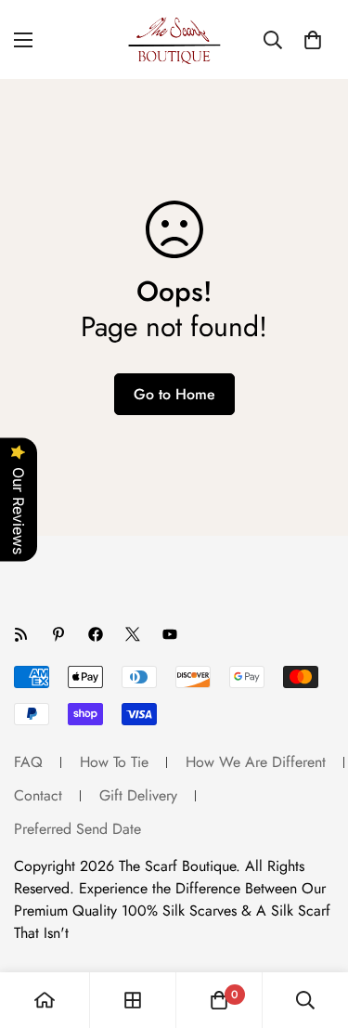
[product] (44, 1000)
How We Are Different (256, 762)
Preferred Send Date (77, 828)
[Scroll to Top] (314, 929)
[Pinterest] (58, 634)
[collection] (132, 1000)
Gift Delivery (138, 795)
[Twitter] (132, 634)
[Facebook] (95, 634)
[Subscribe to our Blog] (21, 634)
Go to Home (174, 394)
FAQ (28, 762)
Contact (38, 795)
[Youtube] (169, 634)
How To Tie (114, 762)
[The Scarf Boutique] (174, 39)
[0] (312, 40)
